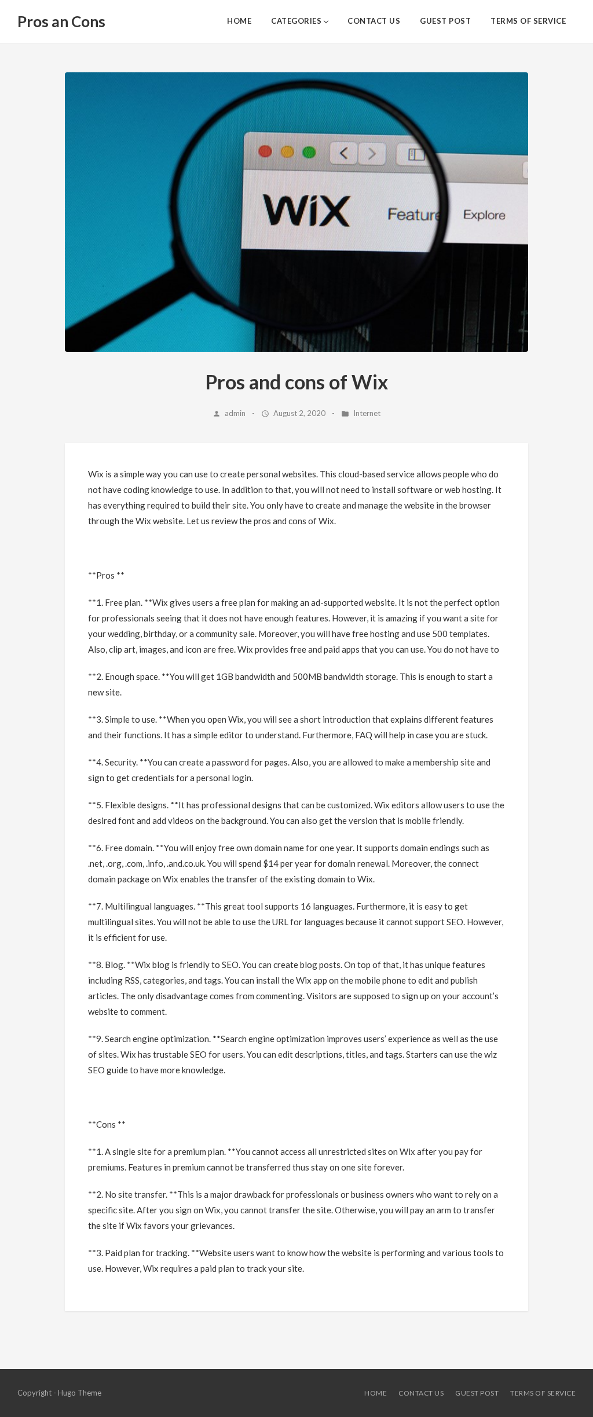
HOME (239, 20)
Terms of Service (528, 20)
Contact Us (373, 20)
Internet (366, 413)
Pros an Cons (61, 21)
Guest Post (445, 20)
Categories (296, 20)
